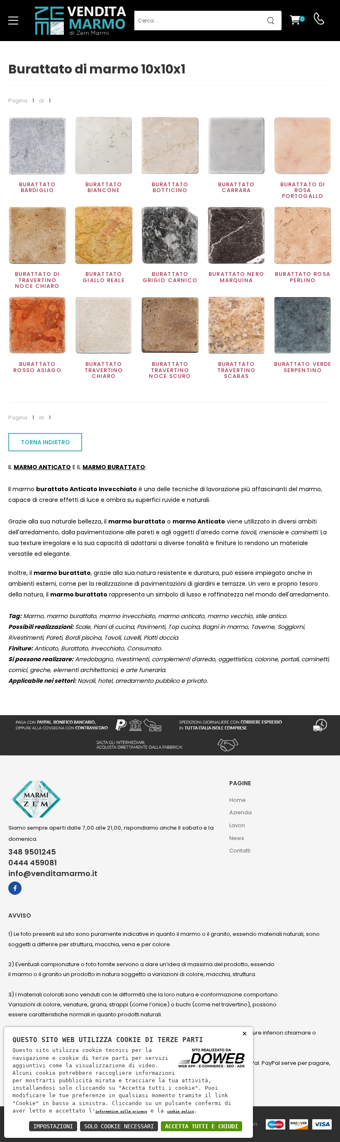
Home (237, 800)
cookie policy (180, 1111)
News (236, 838)
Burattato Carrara (236, 187)
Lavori (237, 825)
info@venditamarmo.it (52, 873)
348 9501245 (32, 852)
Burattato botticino (170, 187)
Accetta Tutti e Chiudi (201, 1126)
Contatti (239, 851)
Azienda (240, 812)
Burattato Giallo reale (103, 277)
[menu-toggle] (13, 21)
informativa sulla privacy (121, 1111)
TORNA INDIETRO (45, 442)
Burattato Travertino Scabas (236, 370)
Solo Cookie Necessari (119, 1126)
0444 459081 (32, 863)
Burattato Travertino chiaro (104, 370)
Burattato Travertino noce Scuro (170, 370)
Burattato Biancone (103, 187)
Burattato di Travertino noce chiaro (37, 280)
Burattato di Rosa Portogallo (302, 190)
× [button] (244, 1033)
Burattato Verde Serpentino (303, 367)
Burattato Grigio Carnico (170, 277)
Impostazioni (53, 1126)
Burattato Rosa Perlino (302, 277)
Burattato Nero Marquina (236, 277)
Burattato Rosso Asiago (37, 367)
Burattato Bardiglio (37, 187)
